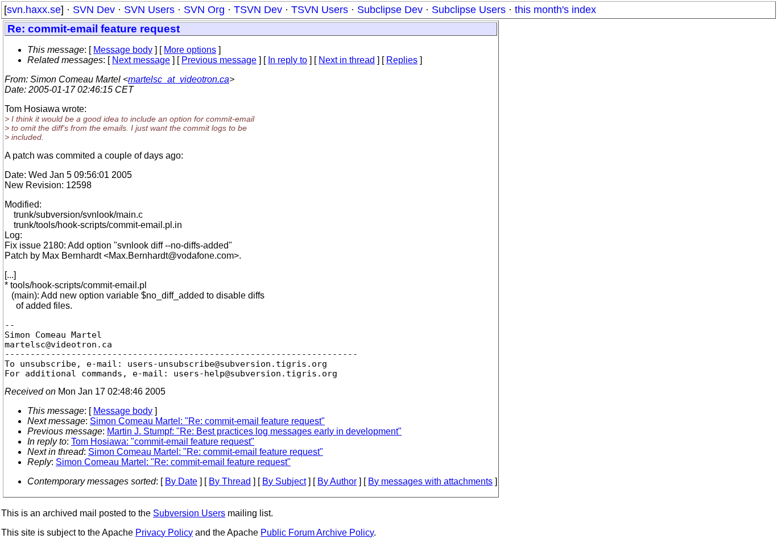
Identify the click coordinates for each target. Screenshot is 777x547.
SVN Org (204, 9)
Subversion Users (189, 513)
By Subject (284, 481)
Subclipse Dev (390, 9)
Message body (122, 50)
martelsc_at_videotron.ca (178, 79)
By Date (181, 481)
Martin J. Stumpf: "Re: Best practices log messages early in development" (254, 431)
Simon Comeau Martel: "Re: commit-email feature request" (207, 421)
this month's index (555, 9)
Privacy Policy (164, 532)
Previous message (219, 60)
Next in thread (347, 60)
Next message (141, 60)
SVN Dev (94, 9)
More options (190, 50)
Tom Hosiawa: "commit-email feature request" (162, 441)
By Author (337, 481)
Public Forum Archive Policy (317, 532)
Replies (402, 60)
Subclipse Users (469, 9)
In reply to (287, 60)
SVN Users (149, 9)
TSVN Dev (258, 9)
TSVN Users (319, 9)
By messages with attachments (430, 481)
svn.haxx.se (34, 9)
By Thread (230, 481)
